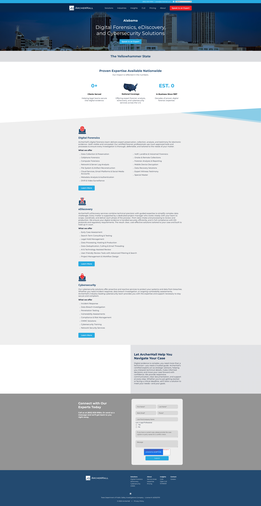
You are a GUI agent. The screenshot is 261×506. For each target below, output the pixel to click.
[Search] (191, 1)
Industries (121, 8)
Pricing (152, 8)
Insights (134, 8)
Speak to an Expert (181, 8)
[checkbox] (156, 426)
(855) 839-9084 (94, 413)
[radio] (156, 425)
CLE (143, 8)
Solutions (109, 8)
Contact (173, 477)
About (163, 8)
